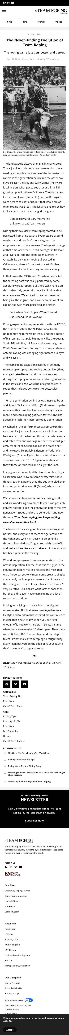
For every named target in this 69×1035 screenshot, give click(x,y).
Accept (9, 1029)
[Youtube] (12, 3)
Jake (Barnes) (22, 374)
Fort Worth (51, 426)
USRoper (9, 934)
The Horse (10, 906)
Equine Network (12, 982)
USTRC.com (10, 949)
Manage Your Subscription (17, 965)
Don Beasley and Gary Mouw (31, 183)
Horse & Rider (11, 901)
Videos (59, 22)
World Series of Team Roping (20, 348)
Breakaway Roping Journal (17, 890)
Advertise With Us (13, 988)
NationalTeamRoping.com (17, 955)
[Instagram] (8, 3)
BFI (13, 343)
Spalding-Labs (11, 939)
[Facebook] (4, 3)
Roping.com (10, 928)
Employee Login (12, 993)
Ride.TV (8, 960)
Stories (41, 22)
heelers (12, 529)
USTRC (61, 324)
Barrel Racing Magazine (16, 895)
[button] (6, 684)
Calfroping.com (12, 911)
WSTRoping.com (12, 944)
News (9, 22)
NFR (35, 329)
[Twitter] (15, 867)
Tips (25, 22)
